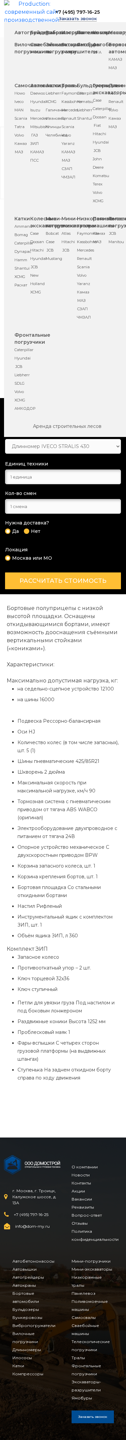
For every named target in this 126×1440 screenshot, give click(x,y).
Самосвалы (84, 1317)
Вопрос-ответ (87, 1215)
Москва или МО (32, 558)
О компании (85, 1166)
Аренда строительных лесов (67, 426)
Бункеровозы (27, 1317)
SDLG (19, 383)
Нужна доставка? (27, 523)
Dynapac (22, 251)
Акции (78, 1191)
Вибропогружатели (33, 1325)
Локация (16, 550)
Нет (35, 531)
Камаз (20, 143)
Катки (22, 219)
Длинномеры (26, 1349)
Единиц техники (26, 464)
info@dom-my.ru (32, 1226)
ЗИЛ (34, 143)
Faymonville (72, 93)
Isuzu (35, 110)
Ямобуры (88, 45)
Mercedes (38, 118)
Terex (97, 184)
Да (15, 531)
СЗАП (66, 168)
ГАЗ (34, 135)
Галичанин (56, 110)
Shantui (84, 118)
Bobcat (52, 233)
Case (97, 100)
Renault (68, 118)
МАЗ (113, 67)
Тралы (69, 85)
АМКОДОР (24, 408)
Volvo (19, 135)
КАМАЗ (115, 59)
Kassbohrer (71, 101)
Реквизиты (83, 1207)
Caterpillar (86, 93)
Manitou (116, 241)
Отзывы (80, 1223)
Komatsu (85, 101)
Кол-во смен (20, 493)
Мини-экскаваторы (92, 1269)
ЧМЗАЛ (68, 177)
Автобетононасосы (33, 1261)
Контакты (81, 1182)
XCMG (51, 101)
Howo (19, 93)
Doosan (100, 117)
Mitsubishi (39, 126)
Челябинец (56, 135)
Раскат (20, 285)
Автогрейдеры (28, 1277)
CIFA (97, 52)
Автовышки (24, 1269)
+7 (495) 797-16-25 (77, 12)
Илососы (73, 33)
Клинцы (53, 126)
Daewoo (37, 93)
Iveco (19, 101)
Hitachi (99, 133)
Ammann (23, 226)
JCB (97, 150)
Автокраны (24, 1285)
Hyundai (38, 101)
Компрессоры (27, 1373)
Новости (81, 1174)
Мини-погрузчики (91, 1261)
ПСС (34, 160)
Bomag (21, 234)
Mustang (54, 258)
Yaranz (68, 143)
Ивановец (55, 118)
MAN (19, 110)
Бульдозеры (25, 1309)
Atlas (66, 233)
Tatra (19, 126)
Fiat (97, 125)
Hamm (20, 260)
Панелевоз (83, 1293)
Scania (20, 118)
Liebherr (53, 93)
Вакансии (82, 1199)
